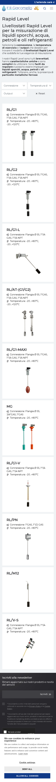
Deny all (27, 769)
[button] (45, 9)
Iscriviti (44, 694)
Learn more (23, 754)
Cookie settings (27, 762)
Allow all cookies (27, 776)
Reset (41, 93)
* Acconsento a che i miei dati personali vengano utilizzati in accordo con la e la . (28, 706)
